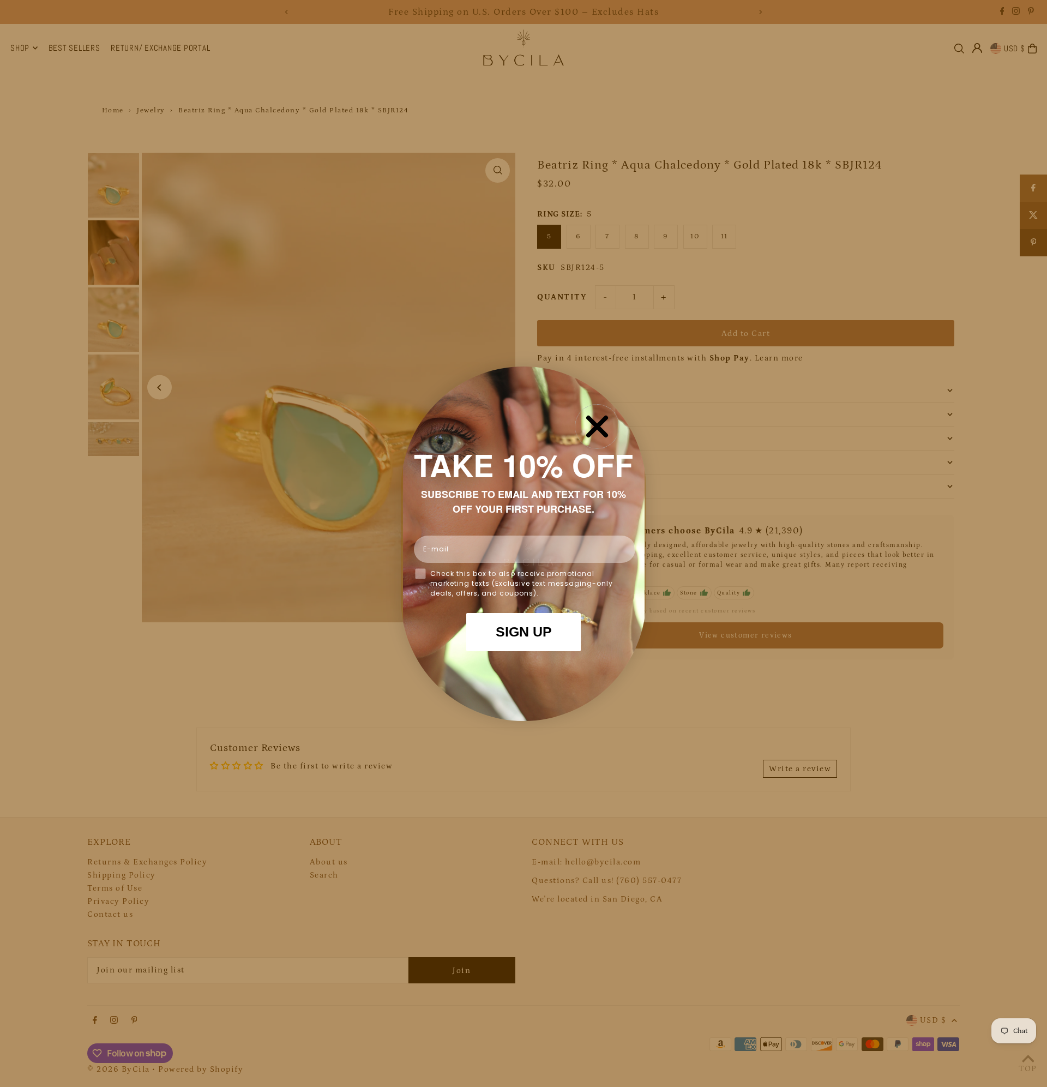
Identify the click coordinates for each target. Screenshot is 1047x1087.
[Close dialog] (597, 426)
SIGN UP (524, 631)
